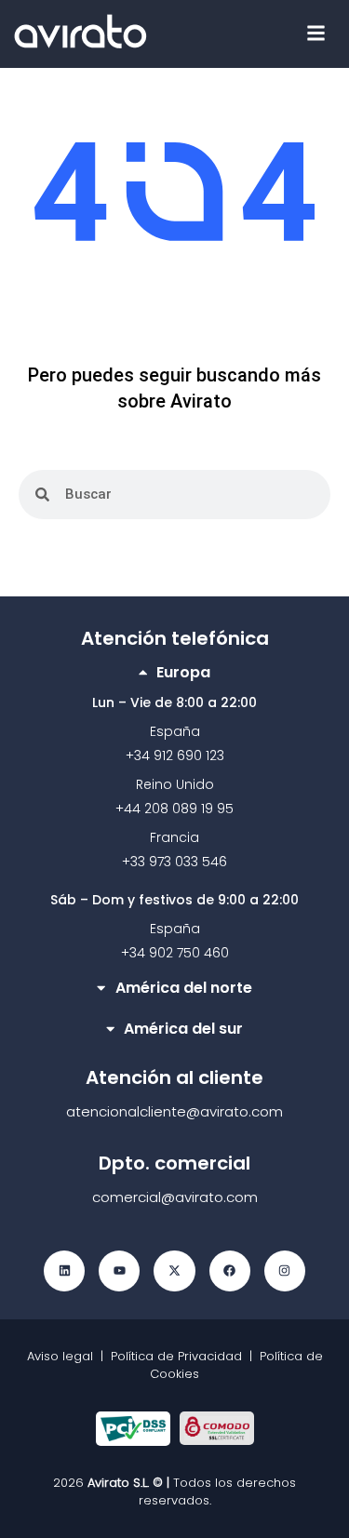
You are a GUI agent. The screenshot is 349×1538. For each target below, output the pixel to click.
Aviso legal (64, 1356)
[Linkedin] (64, 1270)
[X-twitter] (174, 1270)
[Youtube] (119, 1270)
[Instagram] (284, 1270)
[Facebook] (229, 1270)
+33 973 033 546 (174, 861)
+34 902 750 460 (175, 952)
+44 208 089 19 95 (174, 808)
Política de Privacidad (176, 1356)
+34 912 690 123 (175, 755)
